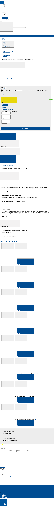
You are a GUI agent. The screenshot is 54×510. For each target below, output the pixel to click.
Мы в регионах (4, 16)
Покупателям (3, 4)
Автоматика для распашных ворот (7, 40)
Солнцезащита (5, 44)
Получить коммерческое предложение (9, 8)
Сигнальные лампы (5, 58)
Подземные (14, 51)
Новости (5, 15)
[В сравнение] (6, 65)
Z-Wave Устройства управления (11, 86)
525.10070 (3, 476)
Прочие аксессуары (6, 53)
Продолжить (2, 467)
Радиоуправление (5, 61)
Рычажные (7, 51)
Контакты (5, 14)
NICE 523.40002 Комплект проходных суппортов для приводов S (24, 419)
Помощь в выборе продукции (8, 7)
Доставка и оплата (3, 146)
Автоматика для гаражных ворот (6, 47)
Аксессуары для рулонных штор (7, 51)
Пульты (4, 45)
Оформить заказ (5, 18)
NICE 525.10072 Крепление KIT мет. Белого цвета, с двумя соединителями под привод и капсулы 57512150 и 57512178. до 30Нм (24, 280)
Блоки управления (5, 55)
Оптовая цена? (3, 107)
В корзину (3, 102)
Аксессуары (5, 48)
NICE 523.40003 (25, 350)
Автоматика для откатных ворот (6, 42)
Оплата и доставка (6, 5)
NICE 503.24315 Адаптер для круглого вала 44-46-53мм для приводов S (24, 396)
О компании (3, 12)
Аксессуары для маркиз (6, 57)
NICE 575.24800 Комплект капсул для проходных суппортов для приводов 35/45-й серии (24, 303)
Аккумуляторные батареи (6, 54)
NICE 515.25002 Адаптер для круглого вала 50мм (24, 257)
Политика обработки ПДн (5, 497)
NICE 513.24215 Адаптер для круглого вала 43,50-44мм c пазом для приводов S (24, 373)
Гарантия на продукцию (7, 6)
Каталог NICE (17, 40)
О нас (5, 13)
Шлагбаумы (5, 43)
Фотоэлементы (5, 56)
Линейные (10, 51)
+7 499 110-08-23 (6, 19)
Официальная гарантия (4, 153)
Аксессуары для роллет (6, 52)
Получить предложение (25, 128)
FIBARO (4, 48)
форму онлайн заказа (33, 170)
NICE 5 (16, 476)
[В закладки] (19, 65)
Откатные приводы (8, 55)
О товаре (2, 138)
